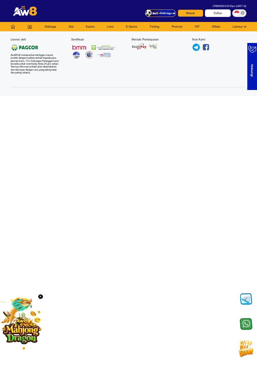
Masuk (190, 13)
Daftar (218, 13)
